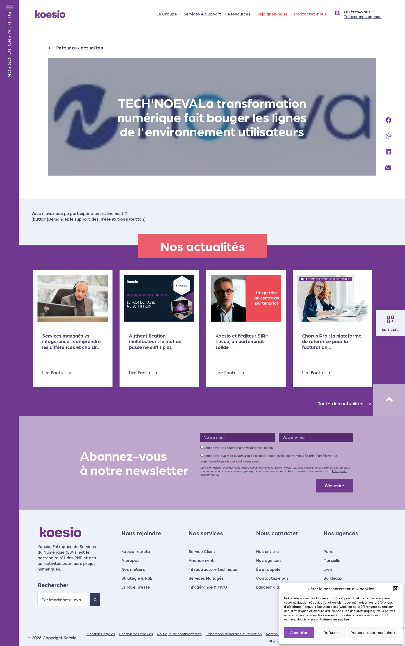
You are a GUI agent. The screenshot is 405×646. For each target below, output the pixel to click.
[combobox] (63, 599)
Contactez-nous (310, 13)
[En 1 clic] (390, 319)
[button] (395, 588)
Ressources (239, 13)
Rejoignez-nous (272, 13)
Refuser (331, 632)
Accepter (299, 632)
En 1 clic (390, 329)
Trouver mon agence (363, 16)
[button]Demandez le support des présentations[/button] (88, 219)
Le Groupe (167, 13)
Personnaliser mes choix (373, 632)
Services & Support (202, 13)
